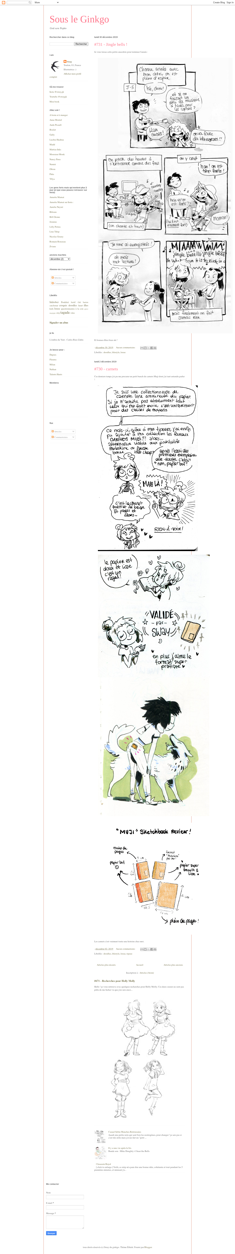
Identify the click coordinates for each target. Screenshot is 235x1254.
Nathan (53, 369)
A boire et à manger (59, 115)
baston (85, 302)
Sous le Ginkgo (79, 19)
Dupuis (53, 354)
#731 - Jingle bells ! (110, 44)
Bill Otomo (55, 216)
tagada (65, 312)
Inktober (54, 302)
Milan (52, 364)
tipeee (129, 953)
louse (123, 352)
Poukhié (65, 302)
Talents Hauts (56, 374)
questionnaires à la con (72, 308)
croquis (63, 305)
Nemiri (53, 164)
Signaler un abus (59, 322)
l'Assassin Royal (103, 1164)
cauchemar (54, 305)
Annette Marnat (57, 197)
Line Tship (55, 231)
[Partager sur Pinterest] (155, 348)
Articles (57, 277)
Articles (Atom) (147, 972)
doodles (107, 352)
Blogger (148, 1247)
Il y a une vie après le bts (119, 1148)
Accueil (139, 964)
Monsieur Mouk (57, 154)
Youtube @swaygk (58, 96)
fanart (80, 305)
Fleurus (53, 359)
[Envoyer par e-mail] (142, 348)
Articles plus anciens (173, 964)
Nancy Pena (55, 159)
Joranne (53, 221)
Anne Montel (56, 119)
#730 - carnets (106, 369)
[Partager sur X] (148, 348)
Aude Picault (56, 124)
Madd (52, 144)
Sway (69, 61)
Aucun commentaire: (126, 347)
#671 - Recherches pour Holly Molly (114, 981)
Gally (52, 134)
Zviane (53, 246)
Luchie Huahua (57, 139)
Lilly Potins (55, 226)
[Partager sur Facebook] (151, 348)
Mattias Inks (55, 149)
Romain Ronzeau (58, 241)
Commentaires (61, 283)
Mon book (54, 101)
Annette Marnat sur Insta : (62, 202)
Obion (52, 169)
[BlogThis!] (145, 348)
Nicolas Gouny (56, 236)
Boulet (53, 129)
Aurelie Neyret (56, 206)
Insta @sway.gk (57, 91)
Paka (52, 174)
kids (52, 308)
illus (86, 305)
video (72, 313)
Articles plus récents (106, 964)
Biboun (53, 211)
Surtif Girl (76, 302)
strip (58, 313)
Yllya (52, 178)
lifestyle (116, 352)
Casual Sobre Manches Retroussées (124, 1131)
